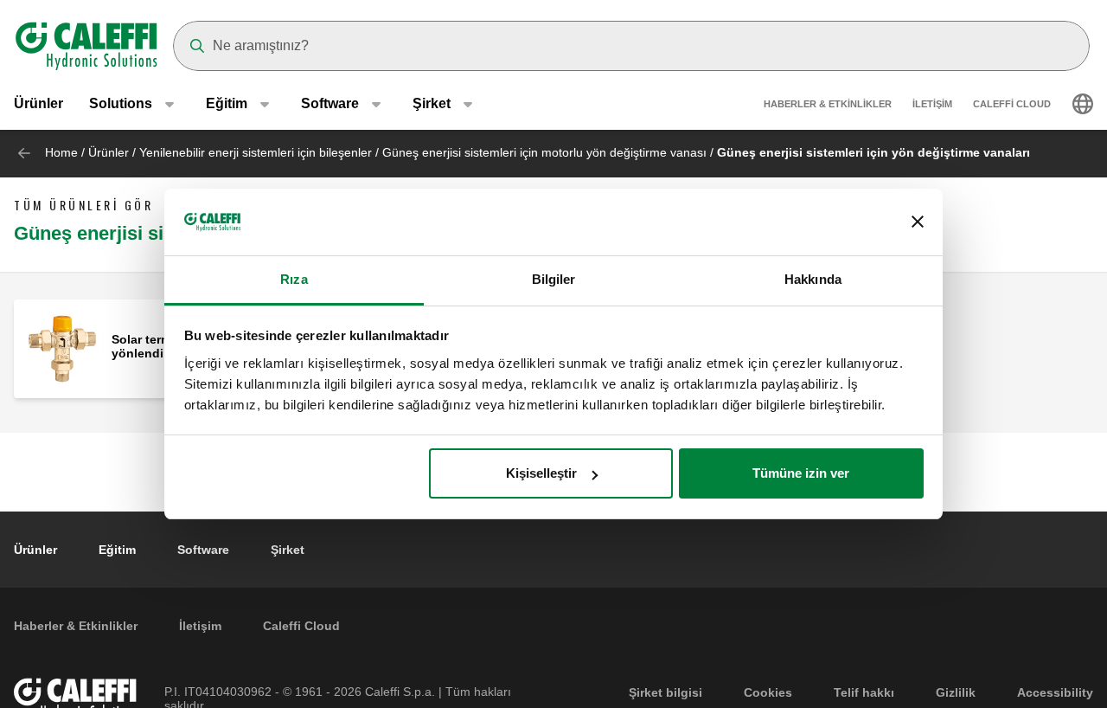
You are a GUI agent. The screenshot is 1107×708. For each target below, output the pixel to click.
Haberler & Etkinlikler (828, 104)
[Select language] (1082, 104)
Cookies (768, 692)
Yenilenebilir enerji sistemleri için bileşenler (255, 152)
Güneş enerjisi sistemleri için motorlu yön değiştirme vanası (544, 152)
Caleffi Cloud (1012, 104)
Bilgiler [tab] (554, 279)
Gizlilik (956, 692)
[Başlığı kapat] (918, 222)
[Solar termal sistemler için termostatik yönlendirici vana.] (63, 347)
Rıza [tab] (293, 279)
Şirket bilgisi (665, 692)
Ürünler (38, 103)
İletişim (932, 104)
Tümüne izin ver (800, 473)
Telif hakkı (864, 692)
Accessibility (1055, 692)
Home (61, 152)
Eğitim (117, 550)
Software (203, 550)
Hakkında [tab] (812, 279)
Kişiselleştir (541, 473)
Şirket (287, 550)
